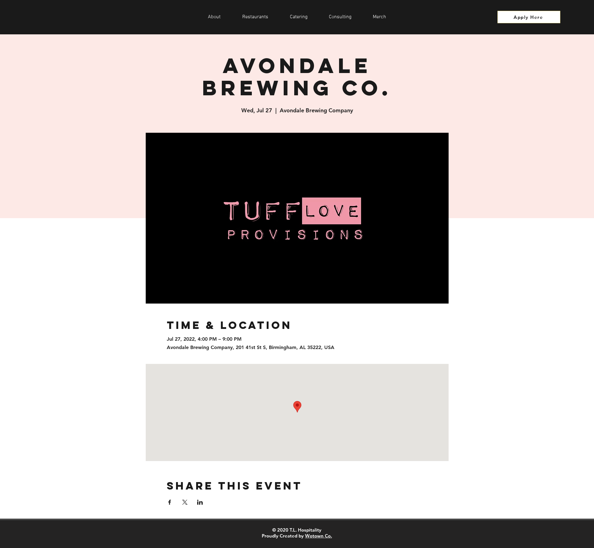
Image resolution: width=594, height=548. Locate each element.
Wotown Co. (318, 536)
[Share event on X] (185, 502)
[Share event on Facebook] (170, 502)
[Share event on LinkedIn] (200, 502)
